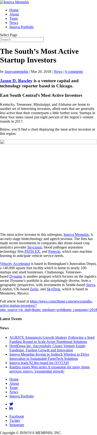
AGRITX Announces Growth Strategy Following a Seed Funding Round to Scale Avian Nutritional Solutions (51, 339)
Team (13, 18)
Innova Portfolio (21, 27)
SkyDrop (53, 289)
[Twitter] (11, 404)
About (14, 14)
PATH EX (32, 251)
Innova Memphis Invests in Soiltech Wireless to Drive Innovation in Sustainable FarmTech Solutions (49, 356)
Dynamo (15, 276)
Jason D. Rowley (16, 80)
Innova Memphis (76, 235)
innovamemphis (16, 72)
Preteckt (54, 251)
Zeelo (34, 289)
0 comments (74, 72)
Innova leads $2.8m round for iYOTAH (39, 363)
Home (14, 10)
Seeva (90, 285)
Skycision (34, 247)
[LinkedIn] (11, 408)
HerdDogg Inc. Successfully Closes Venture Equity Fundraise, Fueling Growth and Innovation (47, 348)
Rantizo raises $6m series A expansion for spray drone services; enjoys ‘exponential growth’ (49, 369)
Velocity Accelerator (15, 264)
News (13, 23)
